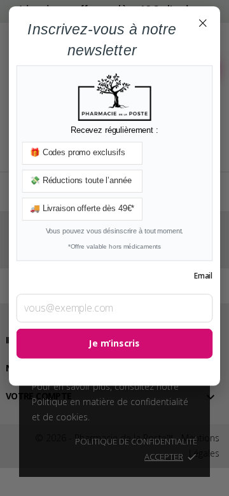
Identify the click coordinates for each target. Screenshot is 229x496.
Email (203, 275)
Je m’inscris (114, 344)
